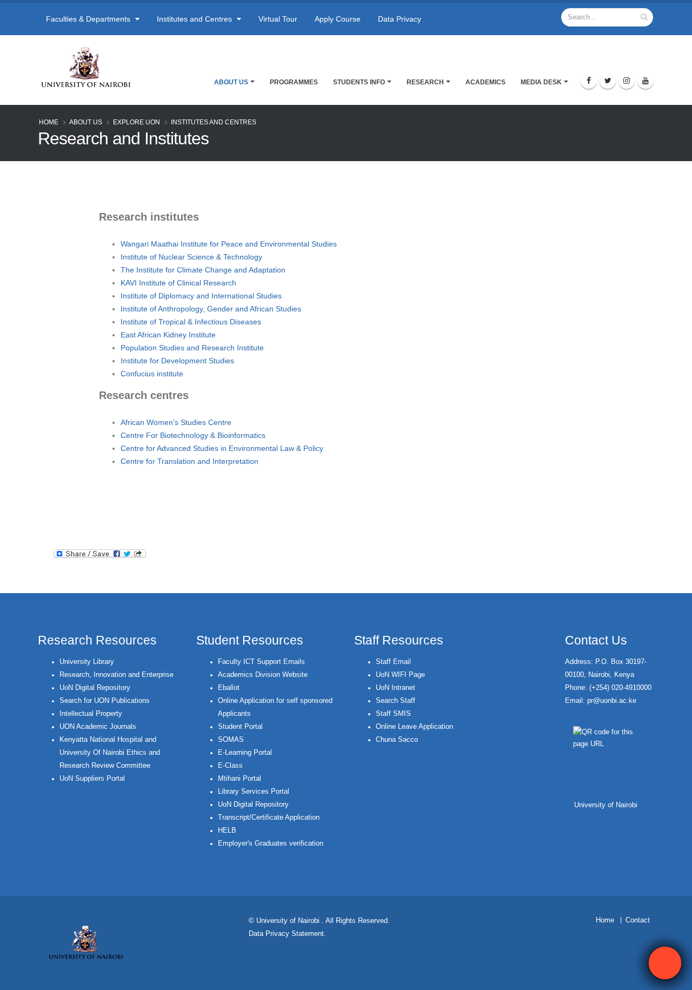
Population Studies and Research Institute (192, 347)
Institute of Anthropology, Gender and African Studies (211, 308)
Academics (485, 82)
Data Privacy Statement (286, 934)
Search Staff (395, 701)
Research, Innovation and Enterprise (116, 675)
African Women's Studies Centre (176, 422)
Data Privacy (399, 19)
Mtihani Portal (239, 778)
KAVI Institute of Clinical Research (178, 282)
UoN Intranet (395, 688)
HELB (227, 830)
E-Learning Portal (245, 752)
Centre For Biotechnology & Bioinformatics (193, 435)
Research (425, 82)
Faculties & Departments (89, 19)
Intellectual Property (90, 713)
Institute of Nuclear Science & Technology (191, 257)
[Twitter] (608, 80)
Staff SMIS (393, 713)
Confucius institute (152, 373)
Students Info (359, 82)
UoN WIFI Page (400, 675)
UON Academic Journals (97, 726)
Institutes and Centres (195, 19)
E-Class (230, 765)
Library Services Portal (253, 791)
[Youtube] (645, 80)
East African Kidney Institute (168, 334)
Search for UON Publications (104, 701)
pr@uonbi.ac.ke (611, 701)
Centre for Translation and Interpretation (189, 461)
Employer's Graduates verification (270, 843)
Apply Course (338, 19)
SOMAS (231, 739)
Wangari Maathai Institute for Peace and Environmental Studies (229, 244)
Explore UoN (136, 122)
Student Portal (240, 726)
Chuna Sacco (397, 739)
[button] (665, 963)
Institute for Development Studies (177, 360)
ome (607, 920)
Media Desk (541, 82)
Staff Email (393, 662)
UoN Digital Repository (94, 688)
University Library (86, 662)
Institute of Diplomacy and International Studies (201, 295)
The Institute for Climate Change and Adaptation (203, 269)
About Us (231, 82)
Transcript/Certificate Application (269, 817)
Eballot (228, 688)
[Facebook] (589, 80)
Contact (638, 920)
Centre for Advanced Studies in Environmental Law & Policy (222, 448)
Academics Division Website (263, 675)
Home (48, 122)
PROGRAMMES (294, 82)
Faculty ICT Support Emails (261, 662)
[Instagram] (626, 80)
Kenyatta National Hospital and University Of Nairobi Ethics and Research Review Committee (109, 752)
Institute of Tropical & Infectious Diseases (191, 321)
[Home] (90, 67)
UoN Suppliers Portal (92, 778)
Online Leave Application (414, 726)
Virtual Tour (277, 19)
